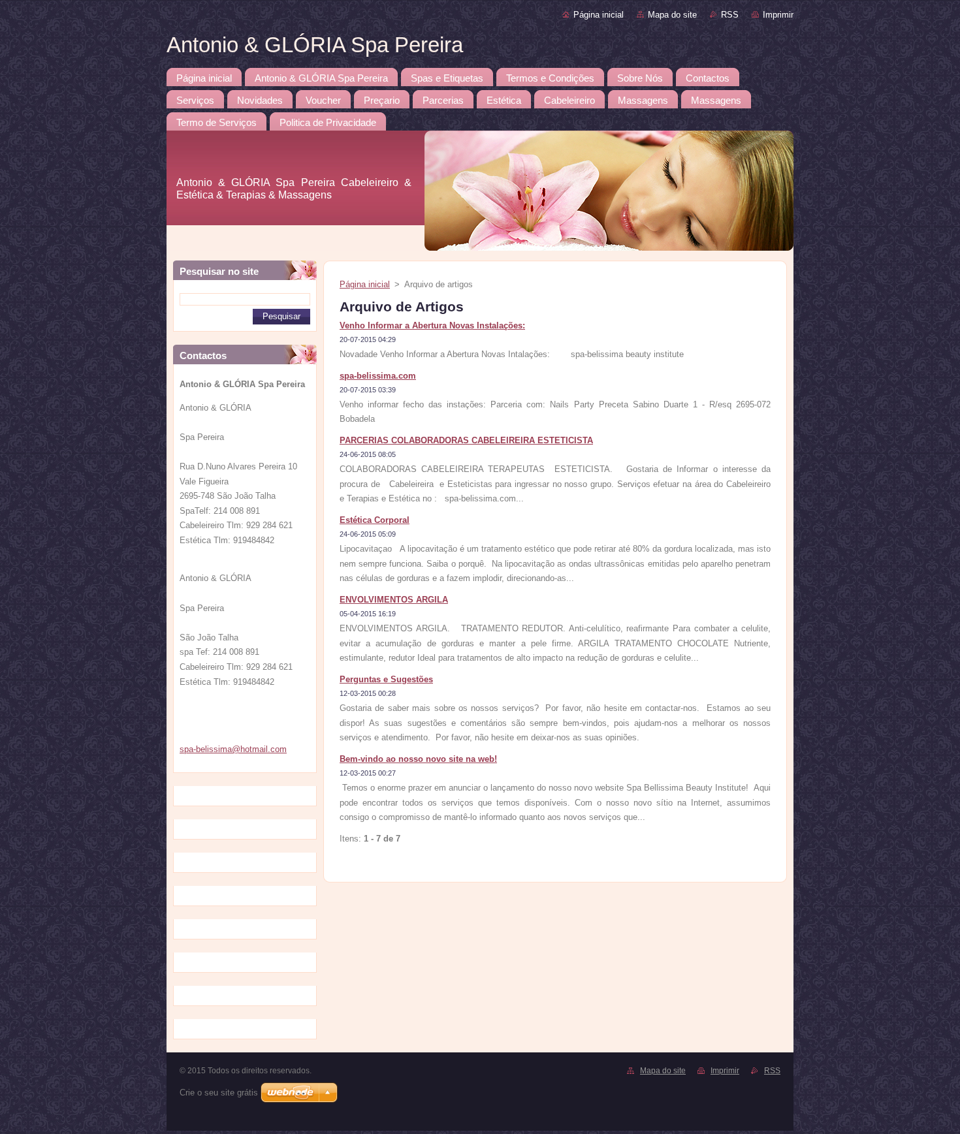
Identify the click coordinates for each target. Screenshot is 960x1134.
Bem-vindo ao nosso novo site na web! (418, 759)
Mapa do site (672, 15)
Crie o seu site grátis (219, 1092)
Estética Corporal (374, 520)
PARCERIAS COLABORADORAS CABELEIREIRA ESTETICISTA (466, 440)
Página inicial (598, 15)
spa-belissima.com (378, 376)
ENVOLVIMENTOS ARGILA (394, 600)
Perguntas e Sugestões (386, 679)
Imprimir (778, 15)
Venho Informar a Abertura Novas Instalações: (432, 325)
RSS (730, 15)
